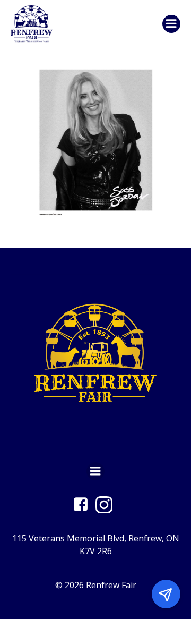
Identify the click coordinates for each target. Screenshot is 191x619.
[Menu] (171, 24)
